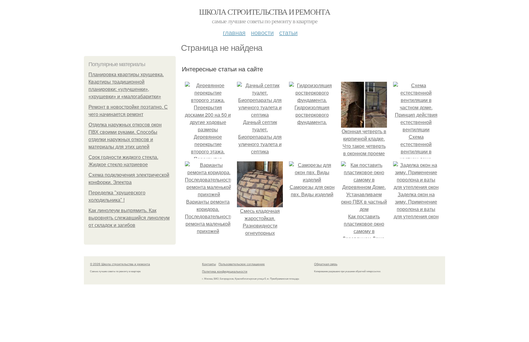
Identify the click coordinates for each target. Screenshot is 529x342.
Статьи (288, 32)
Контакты (209, 264)
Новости (262, 32)
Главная (234, 32)
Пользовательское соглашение (242, 264)
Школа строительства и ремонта (264, 11)
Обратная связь (325, 264)
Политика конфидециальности (224, 271)
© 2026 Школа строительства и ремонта (120, 264)
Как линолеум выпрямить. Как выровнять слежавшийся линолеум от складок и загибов (129, 218)
